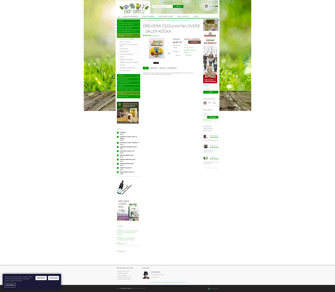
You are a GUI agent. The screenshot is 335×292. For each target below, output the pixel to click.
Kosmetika (121, 75)
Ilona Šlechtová (188, 47)
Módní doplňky (123, 79)
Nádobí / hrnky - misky (126, 89)
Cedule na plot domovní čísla (128, 45)
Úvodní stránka (119, 16)
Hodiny (122, 57)
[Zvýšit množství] (187, 41)
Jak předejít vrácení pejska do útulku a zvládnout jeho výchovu (128, 232)
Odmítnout (41, 278)
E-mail (205, 113)
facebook (156, 277)
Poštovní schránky (126, 54)
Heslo (204, 115)
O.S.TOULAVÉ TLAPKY (156, 282)
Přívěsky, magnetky (126, 59)
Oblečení (121, 86)
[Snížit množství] (187, 43)
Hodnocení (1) (172, 68)
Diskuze (162, 68)
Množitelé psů (122, 244)
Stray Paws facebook (179, 282)
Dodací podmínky (148, 16)
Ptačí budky (124, 49)
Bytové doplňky (124, 82)
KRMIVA (120, 21)
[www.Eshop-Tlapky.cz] (134, 8)
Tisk (179, 55)
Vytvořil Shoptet (214, 288)
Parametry (153, 68)
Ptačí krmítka (124, 51)
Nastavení (10, 285)
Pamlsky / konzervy (125, 28)
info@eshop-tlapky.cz (159, 274)
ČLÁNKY (196, 16)
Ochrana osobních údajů (123, 279)
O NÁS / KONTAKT (183, 16)
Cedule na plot (125, 42)
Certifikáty (122, 93)
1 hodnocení (155, 35)
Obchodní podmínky (130, 16)
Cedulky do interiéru (127, 39)
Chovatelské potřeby (125, 24)
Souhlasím (53, 278)
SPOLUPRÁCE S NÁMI (166, 16)
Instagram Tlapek (168, 282)
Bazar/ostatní (123, 96)
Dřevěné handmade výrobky (125, 35)
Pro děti (122, 65)
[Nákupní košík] (205, 103)
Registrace (215, 2)
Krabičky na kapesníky (127, 68)
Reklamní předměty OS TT (127, 31)
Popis (145, 68)
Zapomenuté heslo (207, 120)
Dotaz (189, 55)
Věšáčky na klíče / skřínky (129, 62)
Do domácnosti (125, 70)
